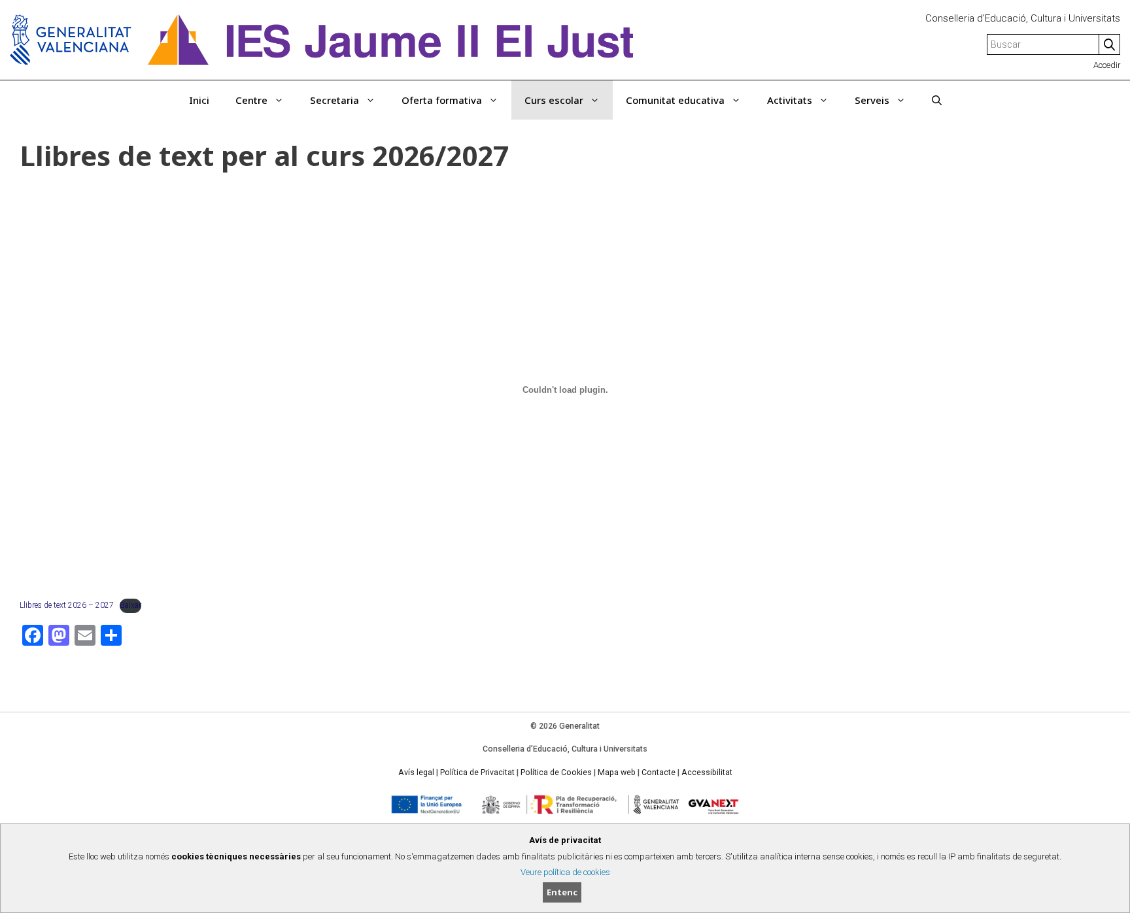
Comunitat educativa (675, 100)
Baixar (130, 605)
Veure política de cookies (565, 872)
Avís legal (416, 772)
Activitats (789, 100)
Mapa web (617, 772)
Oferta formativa (442, 100)
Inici (199, 100)
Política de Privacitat (477, 772)
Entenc (562, 892)
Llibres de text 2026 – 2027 (67, 605)
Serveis (872, 100)
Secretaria (334, 100)
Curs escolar (553, 100)
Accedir (1106, 65)
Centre (251, 100)
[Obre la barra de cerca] (937, 100)
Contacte (659, 772)
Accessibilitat (706, 772)
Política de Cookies (556, 772)
